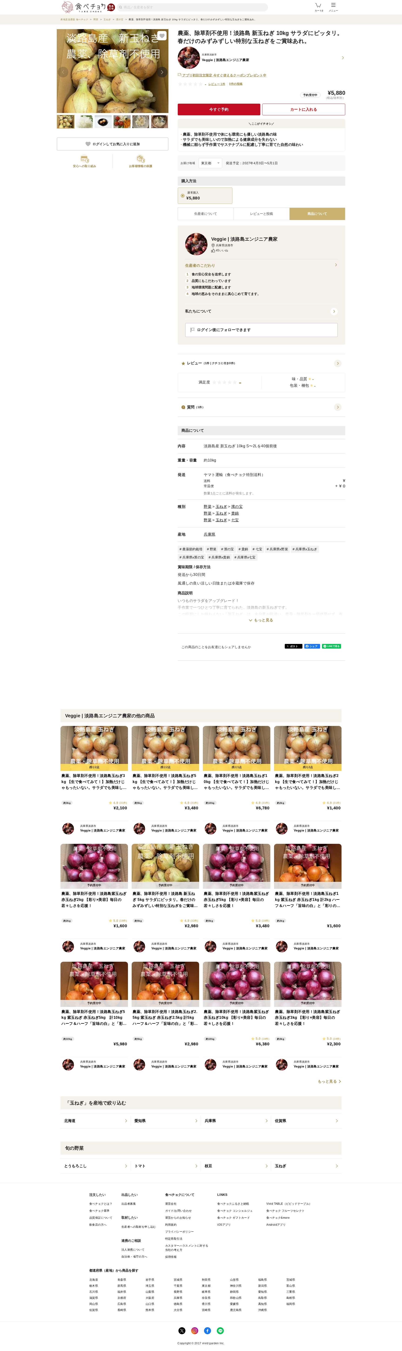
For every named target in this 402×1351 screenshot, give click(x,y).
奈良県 (206, 1298)
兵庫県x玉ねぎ (306, 549)
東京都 (206, 1285)
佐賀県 (93, 1310)
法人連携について (132, 1249)
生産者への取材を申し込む (138, 1226)
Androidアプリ (276, 1224)
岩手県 (150, 1279)
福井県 (121, 1291)
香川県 (206, 1304)
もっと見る (263, 620)
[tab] (261, 214)
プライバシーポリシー (179, 1231)
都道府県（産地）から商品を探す (114, 1270)
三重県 (290, 1291)
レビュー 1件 (216, 84)
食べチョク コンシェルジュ (235, 1210)
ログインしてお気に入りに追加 (116, 144)
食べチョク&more (278, 1217)
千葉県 (178, 1285)
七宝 (235, 520)
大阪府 (150, 1298)
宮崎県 (206, 1310)
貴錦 (235, 513)
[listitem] (95, 1120)
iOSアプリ (224, 1224)
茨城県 (290, 1279)
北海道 (93, 1279)
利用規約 (171, 1224)
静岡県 (234, 1291)
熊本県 (150, 1310)
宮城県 (178, 1279)
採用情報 (171, 1257)
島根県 (290, 1298)
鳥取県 (262, 1298)
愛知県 (262, 1291)
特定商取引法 (173, 1238)
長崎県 (121, 1310)
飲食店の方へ (98, 1224)
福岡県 (290, 1304)
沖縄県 (262, 1310)
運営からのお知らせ (178, 1217)
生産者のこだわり (200, 265)
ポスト (294, 646)
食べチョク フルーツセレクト (285, 1210)
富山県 (290, 1285)
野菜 (207, 507)
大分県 (178, 1310)
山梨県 (150, 1291)
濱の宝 (237, 507)
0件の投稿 (235, 84)
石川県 (93, 1291)
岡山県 (93, 1304)
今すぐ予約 (219, 109)
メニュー (333, 10)
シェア (314, 646)
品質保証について (100, 1217)
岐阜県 (206, 1291)
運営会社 (171, 1203)
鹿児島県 (236, 1310)
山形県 (234, 1279)
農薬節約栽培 (192, 549)
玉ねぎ (221, 507)
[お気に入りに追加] (162, 35)
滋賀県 (93, 1298)
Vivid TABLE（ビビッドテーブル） (289, 1203)
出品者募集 (128, 1203)
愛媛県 (234, 1304)
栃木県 (93, 1285)
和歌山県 (236, 1298)
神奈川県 (236, 1285)
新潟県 (262, 1285)
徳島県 (178, 1304)
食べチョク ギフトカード (233, 1217)
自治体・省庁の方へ (134, 1256)
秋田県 (206, 1279)
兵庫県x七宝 (246, 557)
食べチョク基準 (99, 1210)
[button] (261, 376)
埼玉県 (150, 1285)
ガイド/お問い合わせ (178, 1210)
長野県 (178, 1291)
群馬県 (121, 1285)
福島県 (262, 1279)
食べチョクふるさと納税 (233, 1203)
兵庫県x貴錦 (220, 557)
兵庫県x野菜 (279, 549)
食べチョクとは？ (100, 1203)
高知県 (262, 1304)
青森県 (121, 1279)
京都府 (121, 1298)
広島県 (121, 1304)
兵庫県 (209, 534)
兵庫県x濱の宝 (193, 557)
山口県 (150, 1304)
